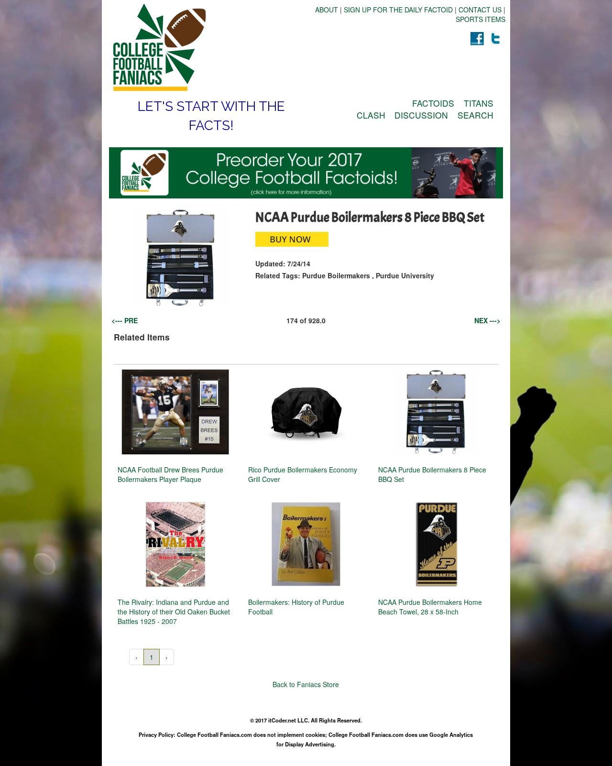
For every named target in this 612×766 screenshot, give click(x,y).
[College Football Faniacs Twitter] (495, 38)
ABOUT (326, 9)
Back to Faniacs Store (306, 684)
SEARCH (475, 115)
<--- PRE (124, 320)
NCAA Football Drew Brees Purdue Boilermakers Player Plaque (170, 474)
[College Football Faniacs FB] (476, 38)
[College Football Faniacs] (207, 47)
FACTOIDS (433, 103)
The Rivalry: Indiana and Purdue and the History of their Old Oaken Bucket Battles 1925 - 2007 (174, 611)
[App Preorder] (305, 172)
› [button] (166, 657)
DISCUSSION (421, 115)
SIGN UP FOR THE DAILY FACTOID (398, 9)
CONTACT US (480, 9)
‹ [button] (136, 657)
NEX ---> (487, 320)
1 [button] (151, 657)
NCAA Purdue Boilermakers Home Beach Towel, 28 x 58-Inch (430, 606)
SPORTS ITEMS (480, 19)
